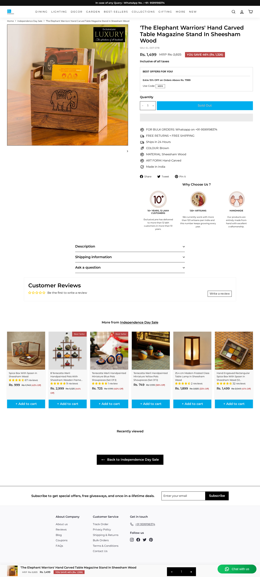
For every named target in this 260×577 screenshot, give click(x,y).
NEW (193, 11)
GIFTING (165, 11)
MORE (181, 11)
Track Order (100, 524)
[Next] (126, 151)
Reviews (61, 529)
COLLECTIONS (143, 11)
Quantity (146, 97)
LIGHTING (59, 11)
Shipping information (93, 257)
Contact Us (100, 551)
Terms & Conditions (105, 545)
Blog (59, 535)
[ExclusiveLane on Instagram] (132, 540)
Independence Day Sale (29, 21)
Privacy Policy (102, 529)
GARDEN (93, 11)
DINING (41, 11)
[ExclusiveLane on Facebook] (138, 540)
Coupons (61, 540)
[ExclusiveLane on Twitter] (144, 540)
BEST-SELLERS (116, 11)
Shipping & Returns (105, 535)
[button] (196, 117)
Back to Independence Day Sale (132, 460)
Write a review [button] (220, 293)
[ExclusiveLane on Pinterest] (151, 540)
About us (62, 524)
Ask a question (88, 267)
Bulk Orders (101, 540)
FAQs (59, 545)
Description (85, 246)
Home (10, 21)
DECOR (77, 11)
